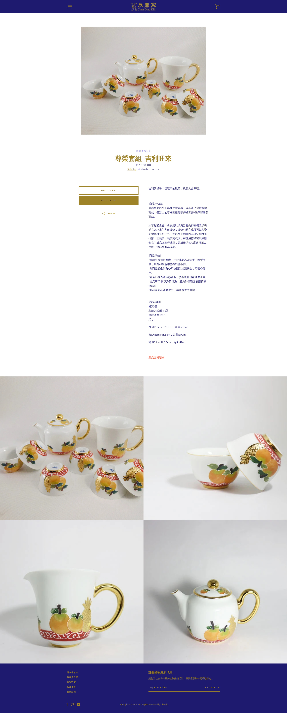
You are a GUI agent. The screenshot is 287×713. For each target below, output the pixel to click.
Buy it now (108, 200)
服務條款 (71, 687)
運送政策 (71, 682)
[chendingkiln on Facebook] (67, 704)
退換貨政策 (72, 677)
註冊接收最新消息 (160, 672)
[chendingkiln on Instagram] (72, 704)
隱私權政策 (72, 672)
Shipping (131, 169)
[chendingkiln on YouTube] (78, 704)
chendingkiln (142, 704)
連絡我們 (71, 692)
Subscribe (210, 688)
